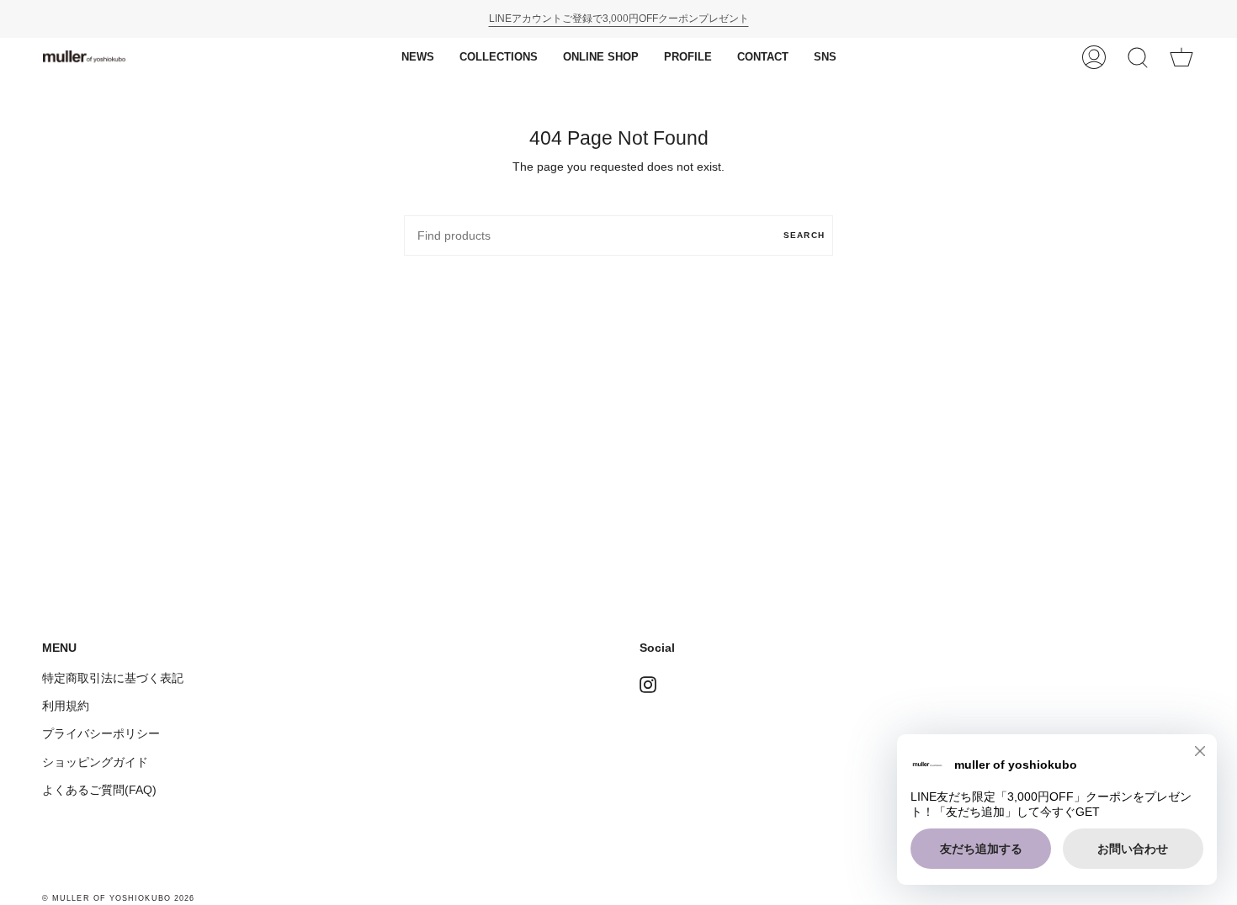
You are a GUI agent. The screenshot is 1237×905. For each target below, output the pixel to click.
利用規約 (65, 705)
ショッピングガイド (95, 762)
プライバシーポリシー (101, 733)
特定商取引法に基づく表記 (112, 678)
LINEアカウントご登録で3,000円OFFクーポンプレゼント (619, 18)
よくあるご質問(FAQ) (99, 790)
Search (804, 235)
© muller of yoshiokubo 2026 (118, 898)
